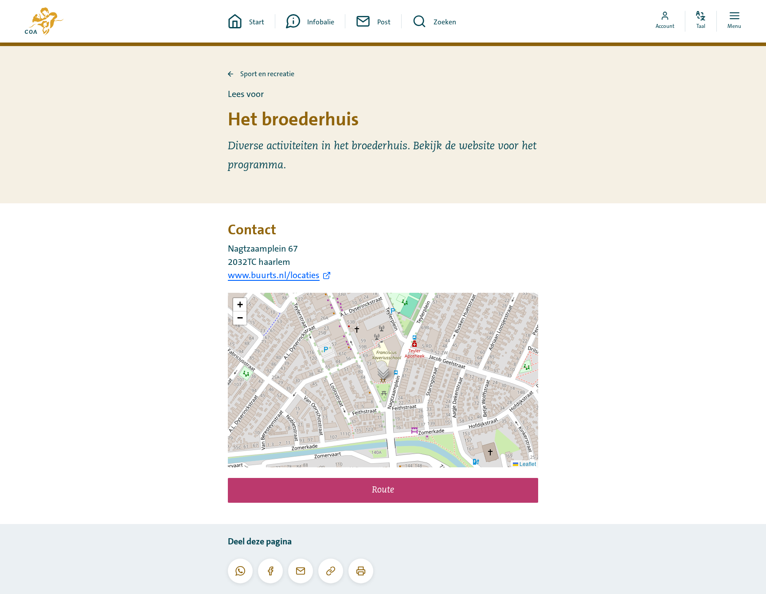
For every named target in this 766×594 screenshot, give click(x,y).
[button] (383, 371)
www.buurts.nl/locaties (274, 275)
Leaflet (527, 463)
